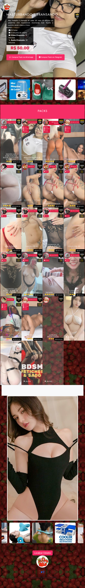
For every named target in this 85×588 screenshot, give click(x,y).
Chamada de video (11, 247)
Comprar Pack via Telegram (51, 58)
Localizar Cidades (42, 553)
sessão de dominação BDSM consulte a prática (11, 156)
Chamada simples (74, 291)
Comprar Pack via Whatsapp (22, 58)
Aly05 (49, 381)
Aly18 (28, 381)
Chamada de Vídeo (74, 202)
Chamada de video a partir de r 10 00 (53, 246)
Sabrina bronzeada (32, 336)
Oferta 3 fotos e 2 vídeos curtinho (32, 201)
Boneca (71, 337)
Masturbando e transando (32, 158)
